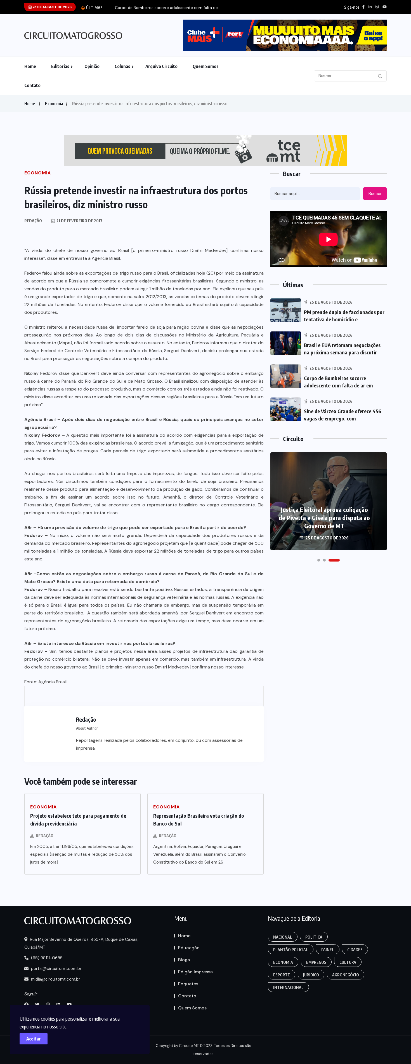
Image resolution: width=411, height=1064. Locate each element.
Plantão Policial (290, 949)
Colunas (122, 66)
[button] (318, 560)
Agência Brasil (52, 682)
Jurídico (311, 974)
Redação (44, 835)
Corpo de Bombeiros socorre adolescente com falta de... (167, 8)
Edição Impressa (195, 972)
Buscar (375, 194)
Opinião (92, 66)
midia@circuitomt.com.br (55, 979)
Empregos (316, 962)
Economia (54, 103)
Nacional (282, 937)
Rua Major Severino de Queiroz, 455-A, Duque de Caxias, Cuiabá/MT (81, 943)
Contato (32, 85)
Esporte (281, 974)
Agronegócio (345, 974)
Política (313, 937)
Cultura (347, 962)
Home (30, 66)
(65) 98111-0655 (46, 958)
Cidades (355, 949)
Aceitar (33, 1039)
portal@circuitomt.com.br (55, 968)
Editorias (60, 66)
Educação (189, 948)
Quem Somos (206, 66)
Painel (327, 949)
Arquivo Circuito (161, 66)
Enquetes (188, 984)
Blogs (184, 960)
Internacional (288, 987)
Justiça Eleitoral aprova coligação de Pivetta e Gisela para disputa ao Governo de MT (324, 518)
